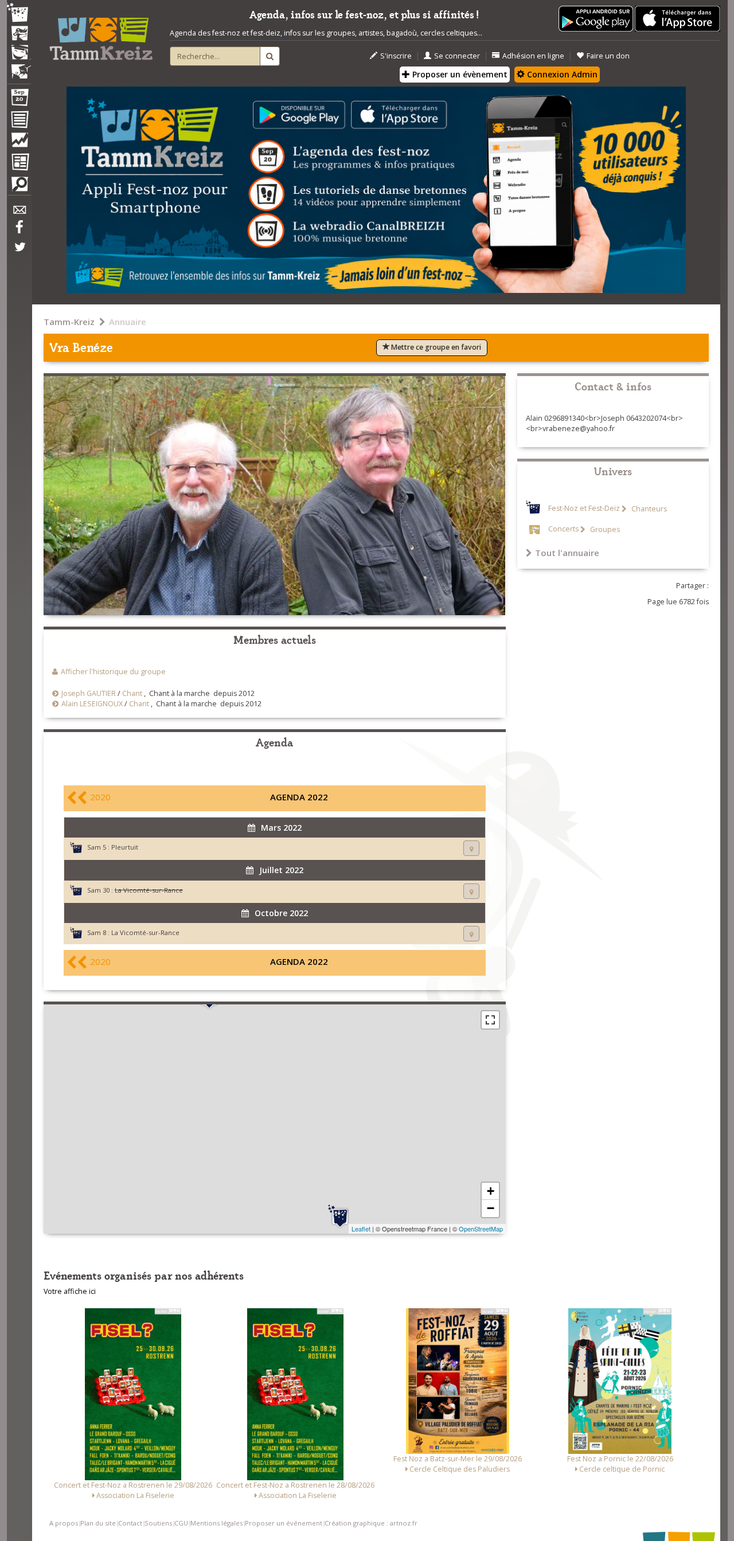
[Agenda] (19, 100)
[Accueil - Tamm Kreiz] (101, 34)
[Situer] (471, 848)
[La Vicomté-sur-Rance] (340, 1216)
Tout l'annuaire (567, 552)
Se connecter (457, 56)
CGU (181, 1523)
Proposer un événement (283, 1523)
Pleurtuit (124, 847)
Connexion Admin (561, 74)
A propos (63, 1523)
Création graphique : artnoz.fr (371, 1523)
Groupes (604, 529)
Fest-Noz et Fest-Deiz (584, 509)
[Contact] (19, 213)
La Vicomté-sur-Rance (145, 932)
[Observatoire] (19, 142)
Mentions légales (216, 1523)
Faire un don (608, 56)
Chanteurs (648, 509)
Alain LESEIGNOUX (92, 704)
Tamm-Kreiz (69, 321)
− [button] (490, 1208)
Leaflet (361, 1228)
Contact (130, 1523)
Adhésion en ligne (533, 56)
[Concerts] (19, 34)
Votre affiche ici (70, 1291)
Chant (132, 693)
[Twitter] (19, 253)
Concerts (563, 529)
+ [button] (490, 1191)
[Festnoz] (19, 13)
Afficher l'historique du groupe (113, 671)
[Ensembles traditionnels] (19, 67)
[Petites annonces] (19, 187)
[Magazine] (19, 163)
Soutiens (158, 1523)
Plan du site (98, 1523)
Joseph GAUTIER (88, 693)
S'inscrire (396, 56)
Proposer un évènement (458, 74)
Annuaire (127, 321)
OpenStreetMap (481, 1228)
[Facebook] (19, 231)
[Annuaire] (19, 121)
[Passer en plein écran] (490, 1019)
